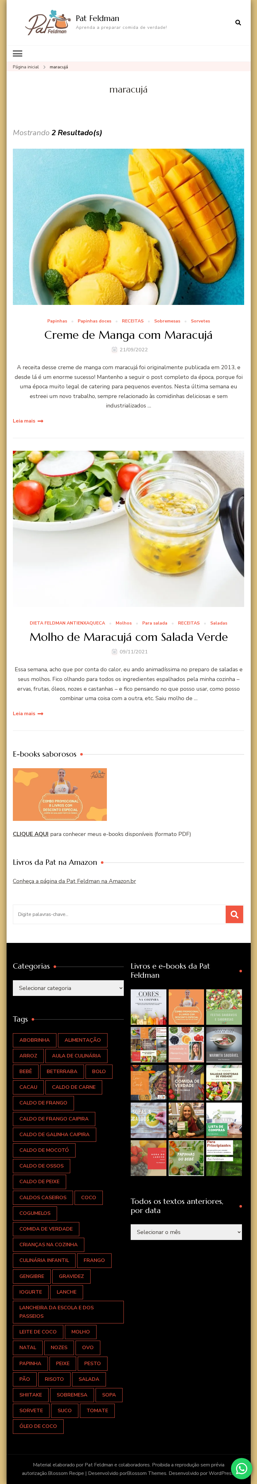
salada (89, 1379)
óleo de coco (38, 1426)
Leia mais (24, 421)
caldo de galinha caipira (54, 1134)
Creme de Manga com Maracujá (129, 335)
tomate (97, 1410)
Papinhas (57, 321)
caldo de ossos (41, 1165)
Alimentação (83, 1040)
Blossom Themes (146, 1473)
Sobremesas (167, 321)
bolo (99, 1071)
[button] (148, 1007)
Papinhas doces (94, 321)
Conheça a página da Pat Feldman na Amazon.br (74, 881)
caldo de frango (43, 1102)
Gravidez (71, 1276)
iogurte (30, 1292)
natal (27, 1347)
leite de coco (38, 1331)
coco (88, 1197)
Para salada (154, 623)
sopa (109, 1394)
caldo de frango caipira (54, 1118)
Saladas (218, 623)
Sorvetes (200, 321)
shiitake (30, 1394)
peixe (63, 1363)
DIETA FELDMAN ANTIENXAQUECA (67, 623)
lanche (66, 1292)
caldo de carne (74, 1087)
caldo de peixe (39, 1181)
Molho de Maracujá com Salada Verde (128, 637)
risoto (54, 1379)
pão (24, 1379)
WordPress (221, 1473)
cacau (28, 1087)
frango (94, 1260)
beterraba (62, 1071)
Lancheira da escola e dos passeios (56, 1312)
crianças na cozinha (48, 1244)
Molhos (124, 623)
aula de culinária (76, 1055)
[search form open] (238, 22)
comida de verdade (46, 1229)
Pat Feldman (97, 18)
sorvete (31, 1410)
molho (80, 1331)
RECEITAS (133, 321)
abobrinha (34, 1040)
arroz (28, 1055)
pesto (92, 1363)
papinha (30, 1363)
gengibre (31, 1276)
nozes (59, 1347)
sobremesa (72, 1394)
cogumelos (34, 1213)
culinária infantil (44, 1260)
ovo (88, 1347)
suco (65, 1410)
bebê (25, 1071)
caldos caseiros (42, 1197)
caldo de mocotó (44, 1150)
